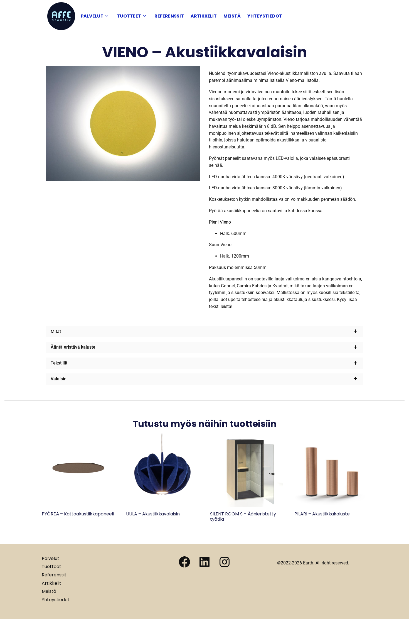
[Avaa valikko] (107, 16)
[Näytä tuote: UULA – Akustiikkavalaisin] (162, 505)
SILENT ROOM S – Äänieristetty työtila (243, 516)
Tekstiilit (59, 363)
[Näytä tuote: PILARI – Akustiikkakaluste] (331, 505)
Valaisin (58, 378)
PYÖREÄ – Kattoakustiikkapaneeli (78, 514)
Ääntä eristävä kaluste (73, 347)
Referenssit (169, 16)
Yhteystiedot (264, 16)
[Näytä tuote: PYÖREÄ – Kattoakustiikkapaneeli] (78, 505)
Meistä (232, 16)
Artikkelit (204, 16)
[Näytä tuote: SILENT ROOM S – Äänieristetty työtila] (246, 505)
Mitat (56, 331)
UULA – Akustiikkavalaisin (153, 514)
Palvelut (92, 16)
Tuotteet (129, 16)
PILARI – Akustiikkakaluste (322, 514)
